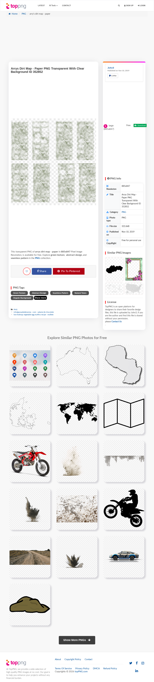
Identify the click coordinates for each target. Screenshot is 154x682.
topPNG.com (81, 671)
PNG (23, 14)
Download (141, 125)
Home (14, 14)
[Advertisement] (77, 41)
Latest (41, 5)
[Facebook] (137, 663)
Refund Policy (110, 668)
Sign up (129, 5)
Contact (66, 5)
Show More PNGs (75, 640)
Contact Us (116, 322)
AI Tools (52, 5)
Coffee (113, 76)
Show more (40, 298)
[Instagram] (142, 663)
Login (142, 5)
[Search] (119, 6)
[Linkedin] (136, 671)
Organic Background (22, 298)
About (58, 659)
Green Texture (19, 293)
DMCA (96, 668)
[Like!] (27, 271)
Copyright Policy (73, 659)
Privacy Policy (82, 668)
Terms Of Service (63, 668)
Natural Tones (80, 293)
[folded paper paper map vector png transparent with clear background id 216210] (123, 413)
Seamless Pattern (60, 293)
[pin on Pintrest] (46, 348)
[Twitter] (130, 663)
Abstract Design (39, 293)
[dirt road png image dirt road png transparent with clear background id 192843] (29, 557)
